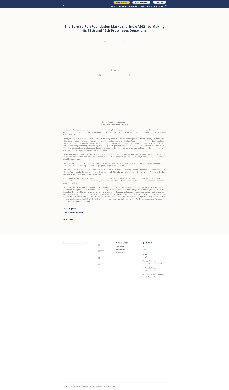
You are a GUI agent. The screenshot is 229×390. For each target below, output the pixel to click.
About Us (145, 247)
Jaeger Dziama (120, 249)
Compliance (146, 257)
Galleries (145, 252)
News (144, 249)
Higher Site (111, 386)
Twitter (72, 213)
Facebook (66, 213)
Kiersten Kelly (120, 247)
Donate (144, 254)
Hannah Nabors (120, 252)
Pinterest (79, 213)
